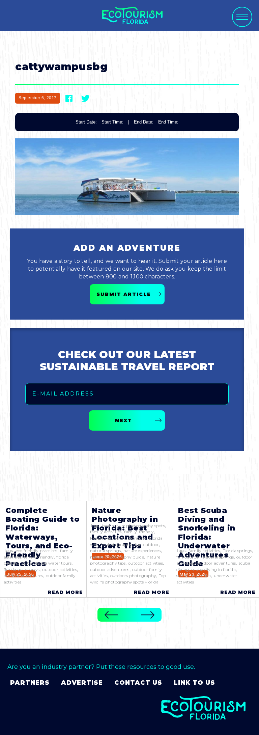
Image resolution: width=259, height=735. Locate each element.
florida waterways (21, 569)
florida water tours (53, 563)
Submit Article (123, 294)
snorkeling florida (193, 575)
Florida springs (237, 550)
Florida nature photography (118, 538)
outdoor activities (59, 569)
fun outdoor (147, 544)
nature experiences (142, 550)
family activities (105, 531)
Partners (30, 682)
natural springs (105, 550)
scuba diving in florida (214, 569)
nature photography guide (117, 557)
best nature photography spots (133, 525)
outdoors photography (133, 575)
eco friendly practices (36, 550)
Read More (65, 592)
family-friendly (39, 557)
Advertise (82, 682)
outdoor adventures (23, 575)
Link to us (194, 682)
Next (123, 420)
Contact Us (138, 682)
